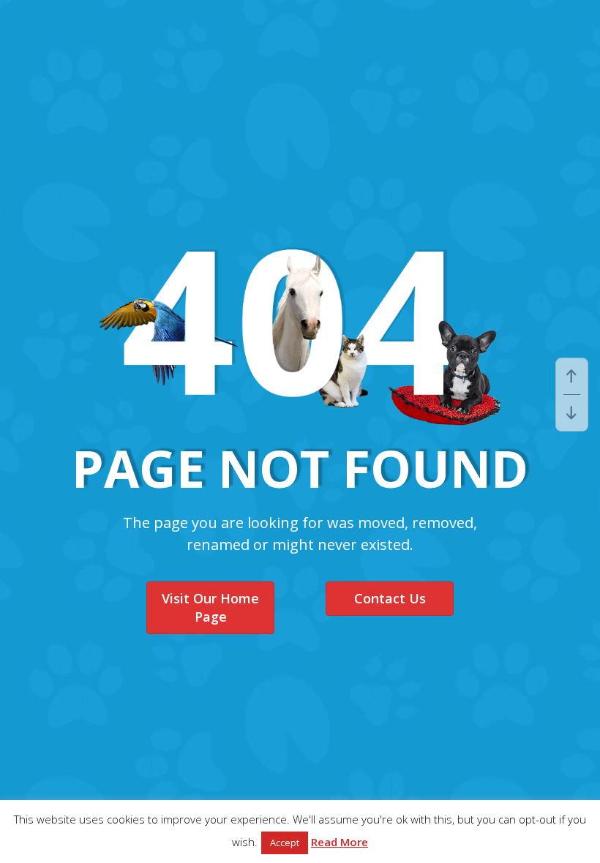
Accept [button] (284, 842)
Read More (339, 841)
